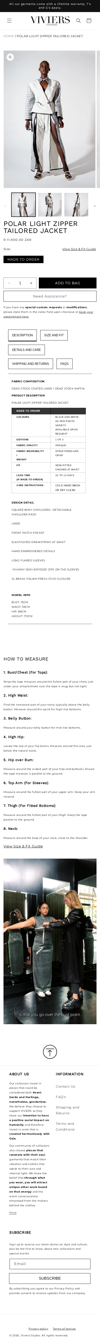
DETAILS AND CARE (26, 350)
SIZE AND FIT (54, 335)
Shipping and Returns (67, 1110)
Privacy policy (38, 1328)
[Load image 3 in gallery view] (76, 205)
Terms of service (64, 1328)
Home (8, 36)
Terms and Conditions (65, 1126)
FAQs (64, 364)
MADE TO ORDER (23, 259)
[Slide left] (5, 206)
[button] (9, 21)
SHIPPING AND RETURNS (30, 364)
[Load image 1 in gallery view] (23, 205)
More (13, 1212)
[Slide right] (95, 206)
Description (22, 335)
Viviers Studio (30, 1335)
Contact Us (65, 1086)
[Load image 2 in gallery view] (50, 205)
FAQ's (61, 1097)
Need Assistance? (50, 296)
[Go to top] (50, 1052)
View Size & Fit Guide (79, 249)
